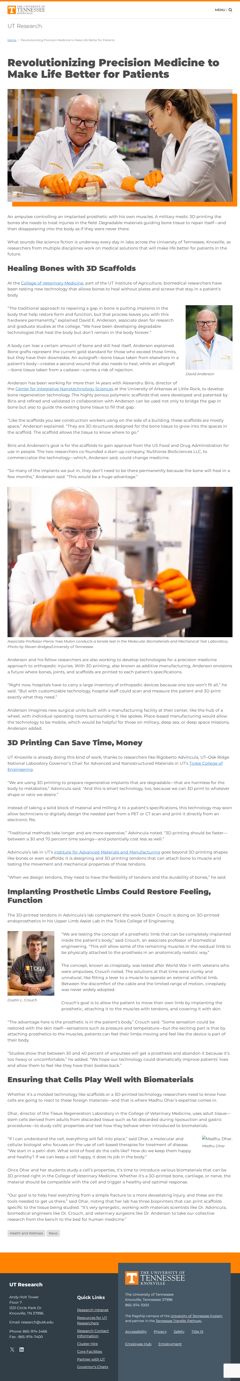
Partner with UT (91, 1359)
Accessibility (136, 1331)
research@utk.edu (37, 1322)
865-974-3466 (35, 1331)
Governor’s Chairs (92, 1367)
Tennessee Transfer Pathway (179, 1321)
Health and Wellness (26, 1233)
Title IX (197, 1331)
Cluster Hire (87, 1344)
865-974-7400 (30, 1336)
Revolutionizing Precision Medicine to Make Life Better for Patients (68, 40)
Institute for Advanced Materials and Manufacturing (107, 852)
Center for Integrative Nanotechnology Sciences (64, 388)
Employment (170, 1344)
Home (12, 40)
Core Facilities (89, 1351)
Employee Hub (138, 1344)
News (53, 1233)
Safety (179, 1331)
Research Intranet (93, 1310)
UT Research (25, 26)
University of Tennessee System (196, 1316)
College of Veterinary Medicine (52, 283)
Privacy (160, 1331)
